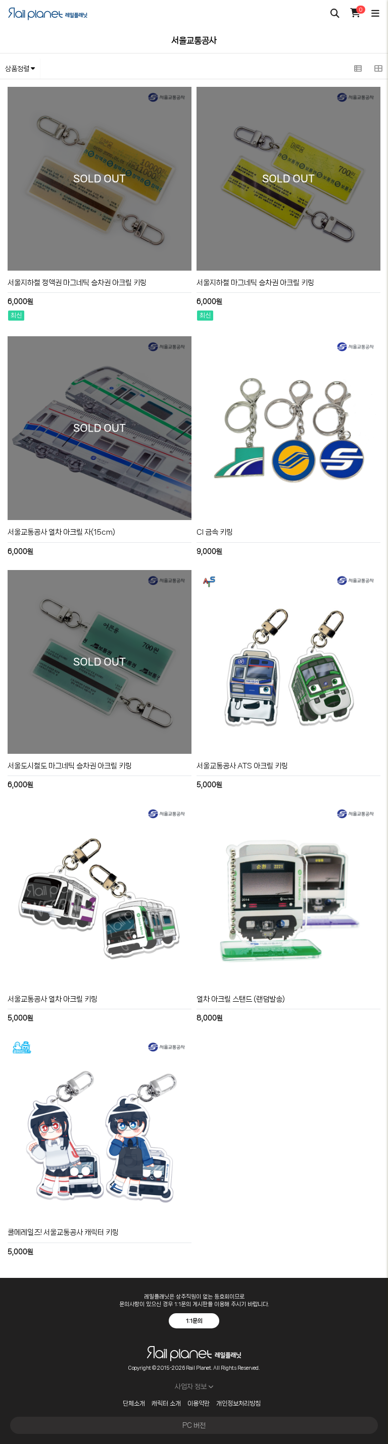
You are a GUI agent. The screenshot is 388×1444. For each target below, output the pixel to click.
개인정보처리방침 (238, 1404)
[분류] (375, 14)
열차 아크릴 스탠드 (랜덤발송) (241, 999)
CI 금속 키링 (215, 532)
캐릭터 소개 (166, 1404)
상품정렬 (18, 68)
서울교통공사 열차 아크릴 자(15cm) (61, 532)
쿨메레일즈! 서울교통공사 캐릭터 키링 (63, 1232)
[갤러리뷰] (378, 69)
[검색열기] (335, 14)
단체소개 (134, 1404)
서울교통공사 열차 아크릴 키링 (53, 999)
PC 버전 (194, 1425)
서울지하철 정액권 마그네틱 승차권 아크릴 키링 (77, 283)
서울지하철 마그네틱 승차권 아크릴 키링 (255, 283)
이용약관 (198, 1404)
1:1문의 (194, 1321)
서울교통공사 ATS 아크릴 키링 (242, 766)
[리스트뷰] (358, 69)
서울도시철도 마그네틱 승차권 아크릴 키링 (70, 766)
